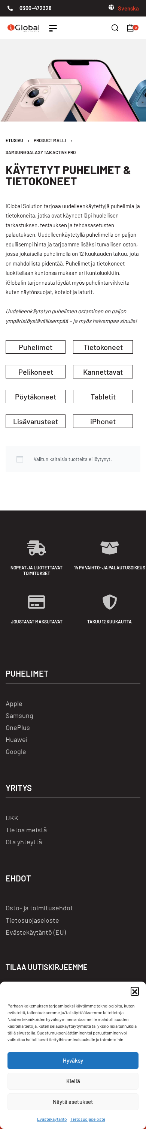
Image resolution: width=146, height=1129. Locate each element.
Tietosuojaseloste (87, 1118)
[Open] (53, 28)
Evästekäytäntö (52, 1118)
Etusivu (14, 140)
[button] (135, 991)
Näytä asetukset (73, 1101)
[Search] (115, 28)
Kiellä (73, 1081)
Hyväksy (73, 1060)
